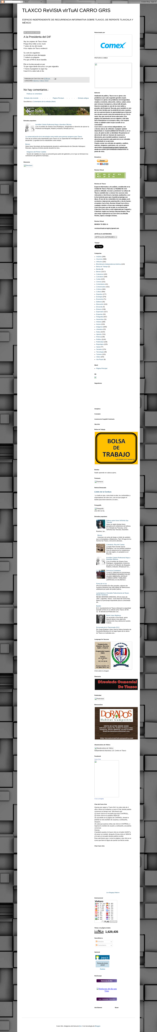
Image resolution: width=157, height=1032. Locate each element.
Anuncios (99, 259)
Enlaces (99, 309)
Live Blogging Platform (112, 892)
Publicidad (99, 342)
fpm (80, 1026)
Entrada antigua (83, 98)
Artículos (99, 262)
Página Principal (58, 98)
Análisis (99, 257)
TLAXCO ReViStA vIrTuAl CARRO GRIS (66, 10)
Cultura (41, 81)
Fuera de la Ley (101, 583)
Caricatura (99, 277)
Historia (98, 322)
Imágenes (99, 327)
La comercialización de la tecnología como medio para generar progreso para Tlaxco (53, 136)
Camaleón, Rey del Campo (115, 545)
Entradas (100, 941)
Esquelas (99, 314)
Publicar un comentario (34, 94)
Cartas (98, 279)
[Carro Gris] (106, 797)
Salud (98, 347)
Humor (47, 81)
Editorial (99, 302)
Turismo (99, 354)
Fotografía (99, 317)
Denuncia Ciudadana (113, 570)
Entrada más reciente (31, 98)
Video (98, 357)
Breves (27, 144)
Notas (98, 332)
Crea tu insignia (99, 798)
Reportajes (100, 344)
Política (98, 339)
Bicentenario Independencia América (108, 264)
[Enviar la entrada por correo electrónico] (55, 78)
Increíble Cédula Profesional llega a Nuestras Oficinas (53, 124)
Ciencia (98, 282)
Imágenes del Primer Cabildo (36, 152)
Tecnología (100, 352)
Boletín (98, 606)
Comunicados (101, 287)
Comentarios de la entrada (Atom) (44, 101)
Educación (99, 304)
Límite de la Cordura (102, 492)
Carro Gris (97, 759)
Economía (99, 299)
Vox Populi (99, 359)
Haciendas (100, 319)
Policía (98, 337)
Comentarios (100, 284)
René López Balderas (113, 615)
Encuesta (99, 307)
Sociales (99, 349)
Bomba (98, 269)
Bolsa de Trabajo (102, 266)
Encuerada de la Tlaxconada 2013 (107, 627)
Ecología (99, 297)
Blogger (97, 1026)
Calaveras (36, 81)
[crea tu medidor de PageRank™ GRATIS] (95, 378)
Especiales (100, 312)
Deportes (99, 294)
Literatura (99, 329)
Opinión (99, 334)
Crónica (99, 289)
